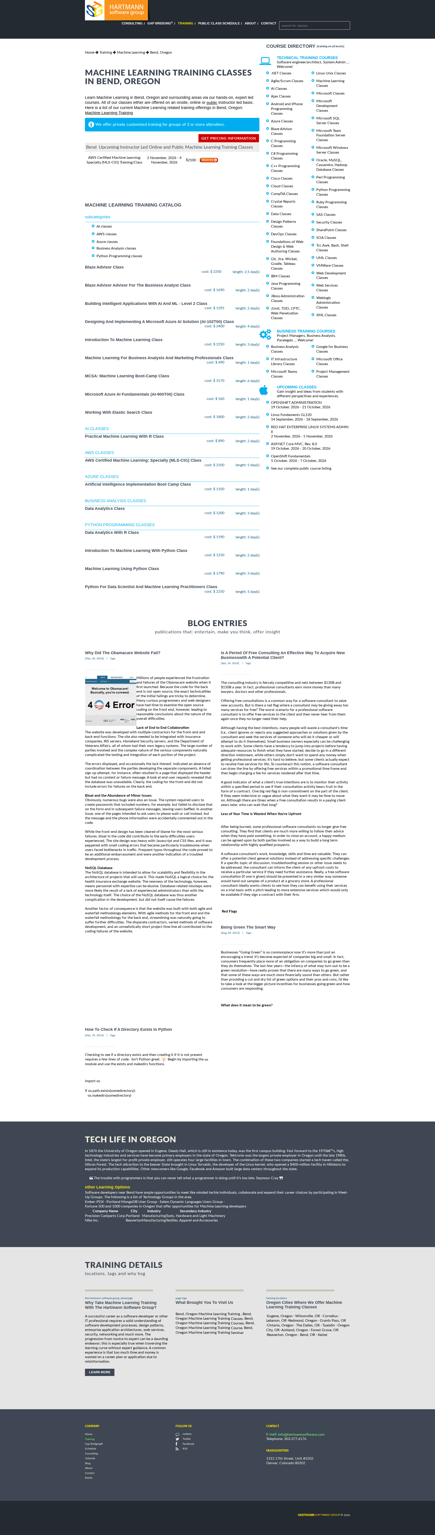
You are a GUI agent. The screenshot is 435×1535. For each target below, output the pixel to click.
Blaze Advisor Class (104, 267)
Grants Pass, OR (333, 1320)
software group (319, 1515)
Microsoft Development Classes (327, 105)
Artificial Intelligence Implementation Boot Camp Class (138, 484)
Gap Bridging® (94, 1443)
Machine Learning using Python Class (122, 569)
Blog (87, 1463)
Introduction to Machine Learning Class (123, 339)
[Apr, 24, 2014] (230, 663)
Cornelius (330, 1316)
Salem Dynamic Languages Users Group (191, 1202)
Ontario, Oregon (280, 1325)
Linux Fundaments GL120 (291, 415)
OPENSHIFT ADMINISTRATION (296, 402)
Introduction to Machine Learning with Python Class (136, 550)
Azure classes (107, 242)
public (212, 102)
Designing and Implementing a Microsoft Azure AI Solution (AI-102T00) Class (159, 321)
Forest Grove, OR (324, 1330)
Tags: (113, 658)
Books (88, 1478)
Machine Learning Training (109, 113)
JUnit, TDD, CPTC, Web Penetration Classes (286, 313)
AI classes (104, 226)
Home (89, 52)
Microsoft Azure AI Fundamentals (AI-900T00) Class (134, 394)
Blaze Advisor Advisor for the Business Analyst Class (138, 285)
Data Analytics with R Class (112, 532)
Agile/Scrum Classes (287, 81)
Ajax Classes (281, 96)
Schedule (90, 1448)
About (250, 23)
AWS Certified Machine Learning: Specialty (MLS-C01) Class (143, 460)
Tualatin (328, 1325)
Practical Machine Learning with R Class (124, 436)
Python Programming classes (119, 256)
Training (185, 23)
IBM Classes (280, 276)
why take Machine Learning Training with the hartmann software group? (121, 1305)
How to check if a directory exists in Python (128, 1029)
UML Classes (326, 258)
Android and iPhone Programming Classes (287, 108)
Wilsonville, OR (307, 1316)
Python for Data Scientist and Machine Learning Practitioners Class (151, 587)
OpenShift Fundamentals (290, 456)
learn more (99, 1372)
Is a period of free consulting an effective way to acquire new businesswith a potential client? (283, 655)
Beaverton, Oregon (282, 1335)
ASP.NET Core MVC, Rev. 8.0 (294, 444)
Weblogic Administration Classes (328, 302)
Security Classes (329, 222)
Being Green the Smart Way (248, 927)
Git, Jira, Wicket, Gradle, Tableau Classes (284, 263)
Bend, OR (307, 1335)
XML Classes (326, 315)
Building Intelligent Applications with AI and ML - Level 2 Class (146, 303)
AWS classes (107, 234)
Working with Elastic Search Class (118, 412)
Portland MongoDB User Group (131, 1202)
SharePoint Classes (331, 230)
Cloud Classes (282, 186)
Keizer (323, 1335)
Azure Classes (282, 121)
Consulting (132, 23)
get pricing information (228, 138)
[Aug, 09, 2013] (230, 932)
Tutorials (90, 1458)
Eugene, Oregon (279, 1316)
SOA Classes (326, 238)
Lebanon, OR (276, 1320)
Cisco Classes (281, 178)
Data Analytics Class (105, 508)
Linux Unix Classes (331, 73)
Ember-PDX (94, 1202)
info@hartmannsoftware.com (301, 1434)
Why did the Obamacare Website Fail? (122, 653)
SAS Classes (326, 214)
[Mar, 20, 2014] (94, 658)
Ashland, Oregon (294, 1330)
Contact (268, 23)
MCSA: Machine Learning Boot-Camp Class (127, 376)
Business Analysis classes (116, 248)
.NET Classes (281, 73)
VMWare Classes (329, 265)
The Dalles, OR (308, 1325)
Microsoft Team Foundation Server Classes (331, 135)
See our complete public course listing (301, 468)
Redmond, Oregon (302, 1320)
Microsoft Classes (330, 93)
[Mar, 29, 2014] (94, 1035)
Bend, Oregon (161, 52)
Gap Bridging (160, 23)
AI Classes (279, 88)
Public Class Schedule (219, 23)
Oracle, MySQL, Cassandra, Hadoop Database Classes (331, 164)
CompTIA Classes (284, 194)
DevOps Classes (284, 234)
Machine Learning (131, 52)
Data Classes (281, 214)
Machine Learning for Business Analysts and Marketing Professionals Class (159, 358)
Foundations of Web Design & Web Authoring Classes (287, 246)
